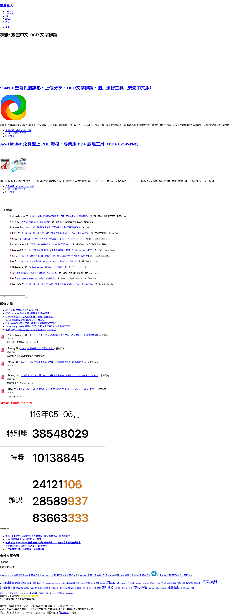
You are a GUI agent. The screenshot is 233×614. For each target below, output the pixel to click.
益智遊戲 (140, 588)
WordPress (70, 593)
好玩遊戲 (209, 582)
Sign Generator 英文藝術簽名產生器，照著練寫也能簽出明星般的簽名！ (50, 227)
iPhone (110, 582)
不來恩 (11, 136)
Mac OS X (125, 583)
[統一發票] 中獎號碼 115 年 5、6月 (21, 310)
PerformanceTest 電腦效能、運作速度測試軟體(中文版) (30, 323)
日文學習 (78, 588)
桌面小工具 (91, 588)
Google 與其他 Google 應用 (90, 583)
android (5, 582)
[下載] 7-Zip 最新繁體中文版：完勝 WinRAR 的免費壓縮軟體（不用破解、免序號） (53, 256)
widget (138, 583)
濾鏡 (99, 588)
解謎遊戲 (173, 587)
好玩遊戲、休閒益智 (11, 587)
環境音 (125, 588)
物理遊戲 (117, 588)
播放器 (71, 588)
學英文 (34, 588)
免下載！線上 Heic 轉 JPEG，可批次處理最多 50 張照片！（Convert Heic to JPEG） (55, 233)
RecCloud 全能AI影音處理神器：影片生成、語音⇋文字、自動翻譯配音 (59, 216)
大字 (7, 22)
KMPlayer (9, 14)
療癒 (130, 588)
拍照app (63, 588)
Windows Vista (155, 583)
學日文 (27, 588)
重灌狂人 (6, 5)
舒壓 (157, 588)
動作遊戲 (189, 583)
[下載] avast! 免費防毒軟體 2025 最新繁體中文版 (50, 244)
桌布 (83, 588)
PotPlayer (9, 11)
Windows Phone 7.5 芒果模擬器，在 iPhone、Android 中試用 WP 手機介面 (46, 261)
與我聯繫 (64, 612)
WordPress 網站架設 (168, 583)
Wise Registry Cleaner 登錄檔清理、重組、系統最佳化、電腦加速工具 (37, 326)
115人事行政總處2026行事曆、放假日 (23, 539)
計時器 (182, 588)
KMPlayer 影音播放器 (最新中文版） (35, 222)
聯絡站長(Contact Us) (18, 593)
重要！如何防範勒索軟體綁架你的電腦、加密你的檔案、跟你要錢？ (37, 536)
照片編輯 (107, 587)
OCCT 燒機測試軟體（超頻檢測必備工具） (25, 320)
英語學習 (163, 588)
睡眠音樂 (152, 588)
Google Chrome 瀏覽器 (69, 583)
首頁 (7, 27)
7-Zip (7, 16)
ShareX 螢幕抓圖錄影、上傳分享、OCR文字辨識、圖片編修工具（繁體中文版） (77, 87)
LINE (119, 583)
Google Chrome (52, 583)
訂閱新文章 (43, 593)
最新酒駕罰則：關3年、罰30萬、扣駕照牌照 (26, 546)
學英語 (40, 588)
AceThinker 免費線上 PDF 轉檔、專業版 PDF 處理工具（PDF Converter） (70, 144)
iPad (102, 582)
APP (29, 582)
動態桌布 (197, 583)
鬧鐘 (192, 588)
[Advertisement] (48, 61)
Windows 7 (145, 583)
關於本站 (4, 593)
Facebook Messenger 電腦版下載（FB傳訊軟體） (48, 267)
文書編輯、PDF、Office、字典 (19, 186)
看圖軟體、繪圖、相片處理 (18, 130)
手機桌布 (54, 588)
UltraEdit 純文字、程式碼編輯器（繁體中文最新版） (30, 317)
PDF (132, 583)
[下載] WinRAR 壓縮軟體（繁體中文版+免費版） (36, 278)
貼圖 (187, 588)
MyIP (7, 18)
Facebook (40, 583)
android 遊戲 (19, 582)
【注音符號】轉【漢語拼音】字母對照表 (24, 549)
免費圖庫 (181, 583)
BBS (34, 583)
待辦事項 (47, 588)
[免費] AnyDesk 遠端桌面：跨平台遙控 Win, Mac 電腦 (30, 329)
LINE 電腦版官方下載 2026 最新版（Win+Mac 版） (36, 273)
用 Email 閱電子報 (57, 593)
